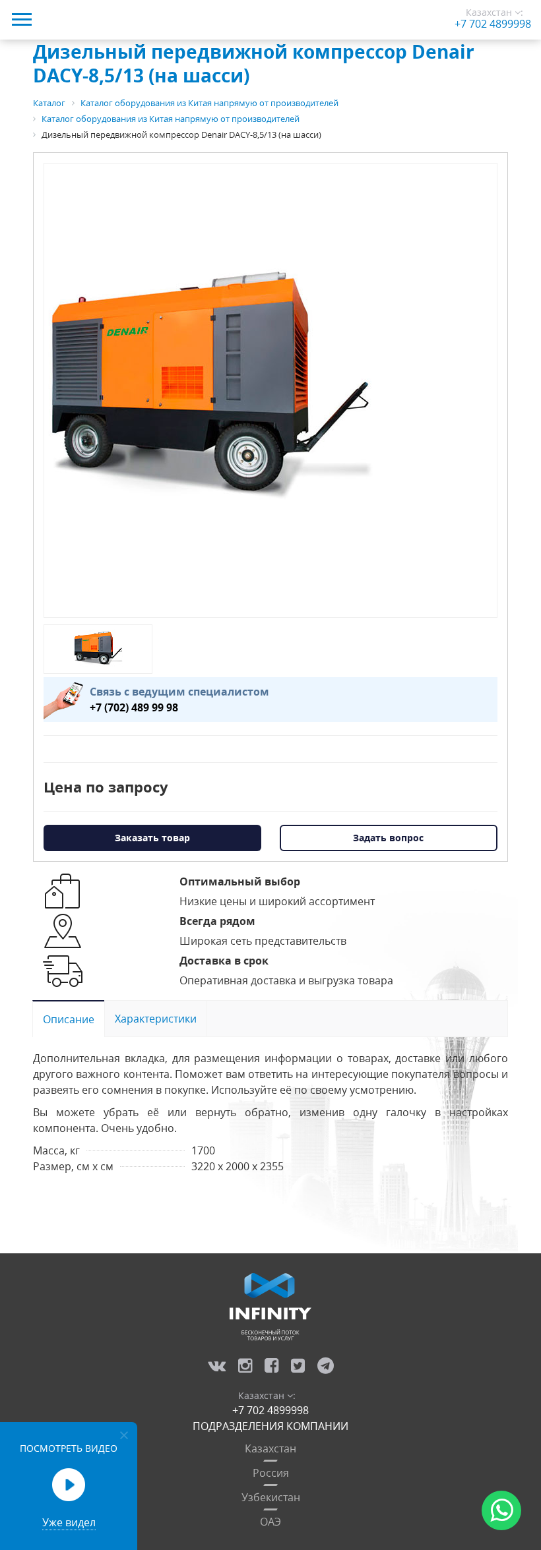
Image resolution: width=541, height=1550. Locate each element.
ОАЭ (270, 1521)
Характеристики (156, 1018)
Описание (68, 1019)
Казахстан (270, 1448)
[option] (209, 390)
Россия (271, 1473)
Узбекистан (270, 1497)
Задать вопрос (388, 837)
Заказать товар (152, 837)
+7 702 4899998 (493, 23)
